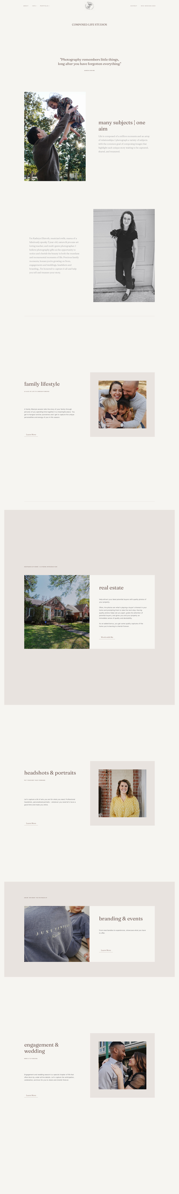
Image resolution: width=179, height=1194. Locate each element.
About (25, 6)
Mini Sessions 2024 (148, 6)
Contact (133, 6)
